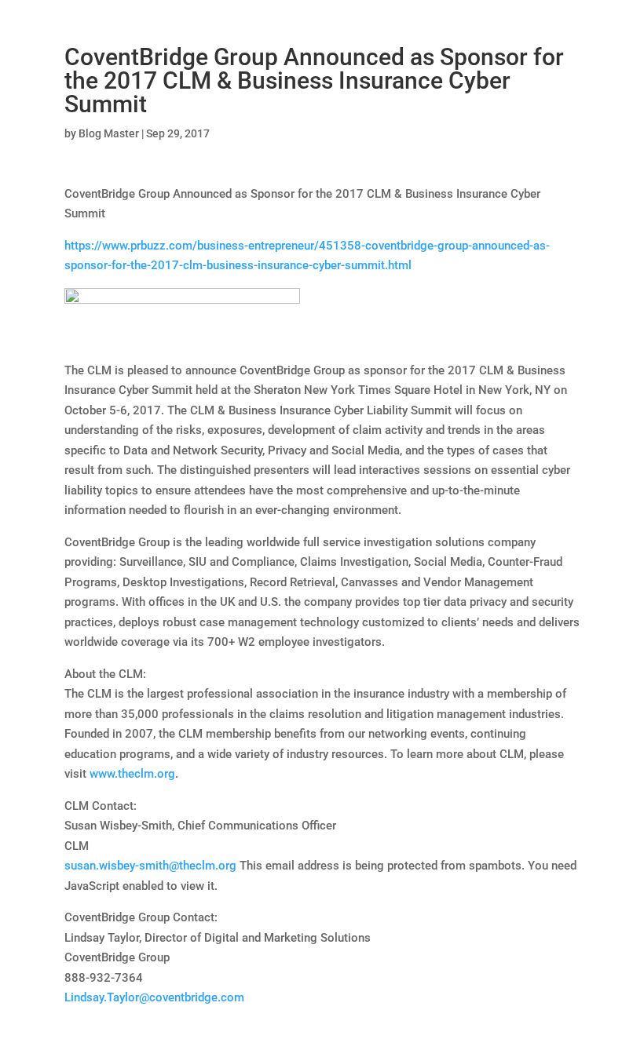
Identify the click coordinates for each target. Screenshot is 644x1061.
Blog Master (109, 133)
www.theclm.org (132, 774)
